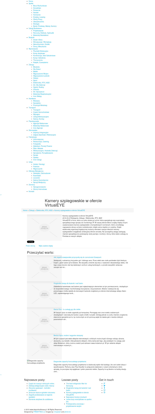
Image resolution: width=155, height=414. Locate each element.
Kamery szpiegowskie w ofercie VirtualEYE (69, 210)
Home (25, 210)
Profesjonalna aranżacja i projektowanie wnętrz (75, 405)
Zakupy (31, 210)
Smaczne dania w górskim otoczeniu (42, 392)
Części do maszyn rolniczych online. (42, 383)
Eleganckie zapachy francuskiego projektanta (70, 361)
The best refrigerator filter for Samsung (76, 384)
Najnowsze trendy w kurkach (76, 397)
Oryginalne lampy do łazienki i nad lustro (68, 283)
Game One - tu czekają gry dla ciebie (67, 309)
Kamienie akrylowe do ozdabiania (41, 399)
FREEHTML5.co (39, 412)
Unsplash (57, 412)
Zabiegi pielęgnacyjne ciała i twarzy (41, 386)
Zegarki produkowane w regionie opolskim (40, 396)
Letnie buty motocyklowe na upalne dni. (78, 400)
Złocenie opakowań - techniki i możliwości (39, 389)
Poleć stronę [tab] (30, 246)
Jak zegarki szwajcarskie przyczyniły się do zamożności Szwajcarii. (78, 257)
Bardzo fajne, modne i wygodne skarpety (68, 335)
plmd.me (67, 412)
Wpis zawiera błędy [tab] (46, 246)
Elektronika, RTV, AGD (44, 210)
